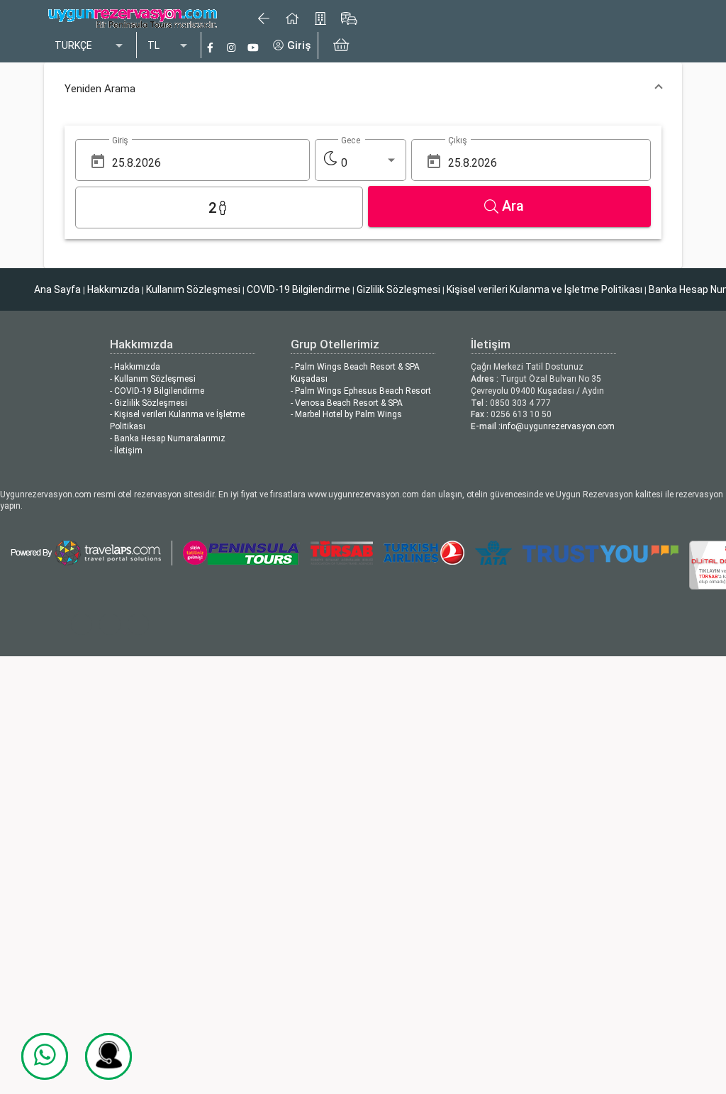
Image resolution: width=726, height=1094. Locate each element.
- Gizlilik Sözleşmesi (148, 403)
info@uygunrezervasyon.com (558, 426)
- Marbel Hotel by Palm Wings (346, 414)
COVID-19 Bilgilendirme (298, 289)
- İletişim (126, 450)
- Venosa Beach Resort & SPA (347, 403)
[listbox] (90, 46)
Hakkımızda (113, 289)
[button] (363, 88)
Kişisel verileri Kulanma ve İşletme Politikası (544, 289)
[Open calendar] (98, 161)
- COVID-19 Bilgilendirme (157, 391)
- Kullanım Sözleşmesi (153, 379)
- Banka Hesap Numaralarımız (167, 438)
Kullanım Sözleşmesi (193, 289)
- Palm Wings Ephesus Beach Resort (361, 391)
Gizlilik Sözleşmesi (398, 289)
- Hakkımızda (135, 367)
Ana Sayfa (57, 289)
